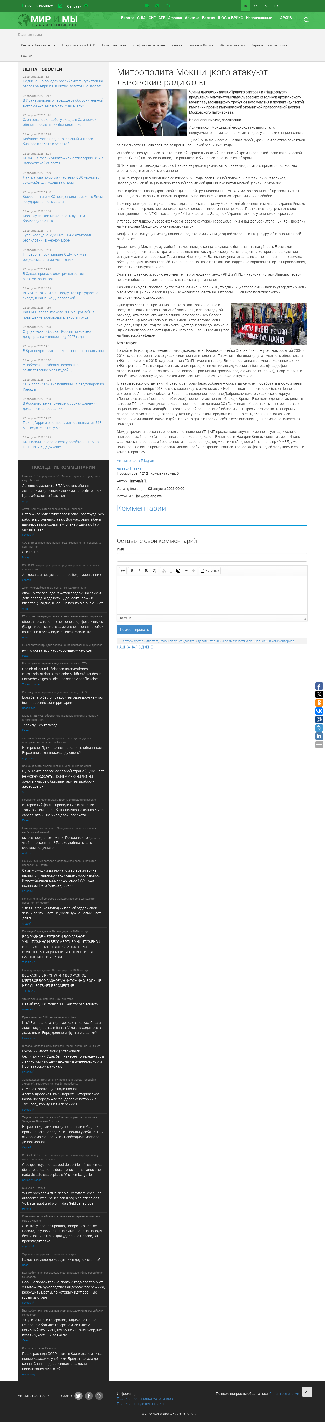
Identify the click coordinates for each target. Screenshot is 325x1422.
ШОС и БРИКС (230, 18)
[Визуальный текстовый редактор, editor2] (212, 595)
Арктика (192, 18)
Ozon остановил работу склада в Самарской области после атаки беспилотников (59, 122)
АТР (161, 18)
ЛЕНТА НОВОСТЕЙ (42, 69)
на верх (123, 468)
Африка (175, 18)
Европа (127, 18)
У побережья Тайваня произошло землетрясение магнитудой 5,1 (51, 367)
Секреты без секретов (38, 45)
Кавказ (176, 45)
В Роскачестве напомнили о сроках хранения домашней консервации (60, 406)
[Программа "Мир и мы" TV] (167, 6)
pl (266, 6)
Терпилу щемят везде (39, 725)
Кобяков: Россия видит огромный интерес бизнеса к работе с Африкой (58, 141)
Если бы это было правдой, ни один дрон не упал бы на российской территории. (62, 700)
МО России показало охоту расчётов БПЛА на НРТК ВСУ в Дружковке (61, 444)
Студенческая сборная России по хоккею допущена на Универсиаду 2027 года (57, 334)
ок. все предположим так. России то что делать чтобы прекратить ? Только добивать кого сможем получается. (61, 842)
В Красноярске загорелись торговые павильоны (63, 350)
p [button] (130, 617)
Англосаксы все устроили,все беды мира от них (61, 574)
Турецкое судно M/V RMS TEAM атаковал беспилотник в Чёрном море (57, 238)
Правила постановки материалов (145, 1398)
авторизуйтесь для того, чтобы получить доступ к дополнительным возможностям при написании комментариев (208, 641)
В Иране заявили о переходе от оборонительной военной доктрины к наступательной (63, 103)
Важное (27, 56)
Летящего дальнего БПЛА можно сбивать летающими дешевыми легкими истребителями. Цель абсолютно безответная (62, 490)
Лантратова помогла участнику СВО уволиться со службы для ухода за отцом (62, 180)
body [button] (123, 617)
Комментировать (134, 629)
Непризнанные (259, 18)
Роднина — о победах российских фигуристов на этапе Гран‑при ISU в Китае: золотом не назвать (63, 83)
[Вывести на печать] (86, 6)
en (256, 6)
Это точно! (30, 551)
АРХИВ (286, 18)
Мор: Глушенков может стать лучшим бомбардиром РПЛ (54, 218)
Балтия (208, 18)
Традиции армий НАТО (78, 45)
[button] (122, 570)
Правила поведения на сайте (141, 1403)
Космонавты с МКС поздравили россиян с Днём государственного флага (63, 199)
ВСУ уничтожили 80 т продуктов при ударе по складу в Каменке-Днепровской (61, 295)
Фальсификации (232, 45)
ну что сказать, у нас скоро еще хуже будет (57, 650)
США (141, 18)
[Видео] (147, 6)
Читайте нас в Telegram (136, 460)
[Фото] (157, 6)
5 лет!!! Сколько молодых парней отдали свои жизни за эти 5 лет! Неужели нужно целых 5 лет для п (62, 913)
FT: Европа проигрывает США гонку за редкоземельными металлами (55, 257)
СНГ (152, 18)
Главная (137, 468)
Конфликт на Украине (149, 45)
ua (276, 6)
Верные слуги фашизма (269, 45)
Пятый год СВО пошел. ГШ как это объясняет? (60, 1004)
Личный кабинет (39, 6)
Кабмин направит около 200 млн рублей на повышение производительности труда (59, 315)
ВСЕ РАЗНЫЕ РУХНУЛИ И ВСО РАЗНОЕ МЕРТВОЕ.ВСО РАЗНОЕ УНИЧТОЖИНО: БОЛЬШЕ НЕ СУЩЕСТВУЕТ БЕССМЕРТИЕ (61, 980)
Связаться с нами (284, 1393)
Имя (120, 549)
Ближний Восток (201, 45)
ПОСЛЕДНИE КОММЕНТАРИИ (63, 467)
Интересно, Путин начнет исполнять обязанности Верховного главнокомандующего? (63, 750)
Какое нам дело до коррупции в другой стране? (61, 1259)
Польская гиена (114, 45)
